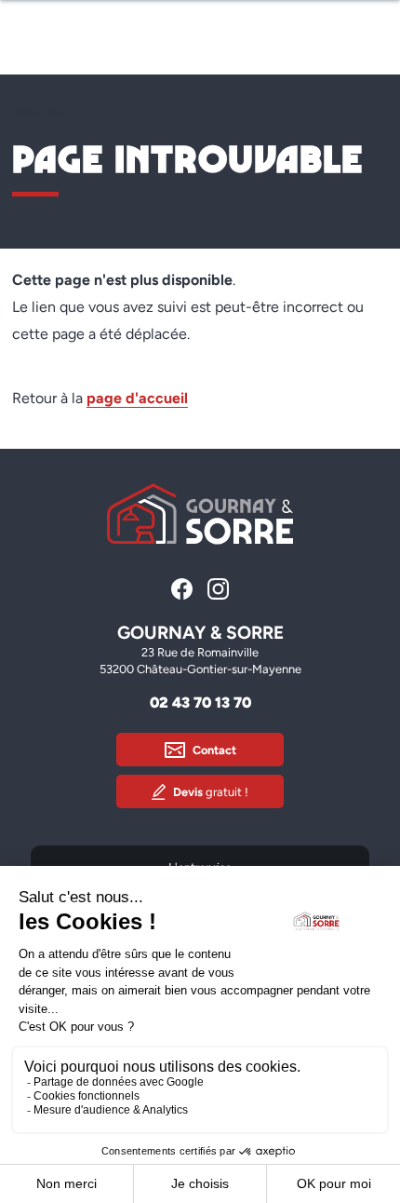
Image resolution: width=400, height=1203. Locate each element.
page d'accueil (137, 398)
